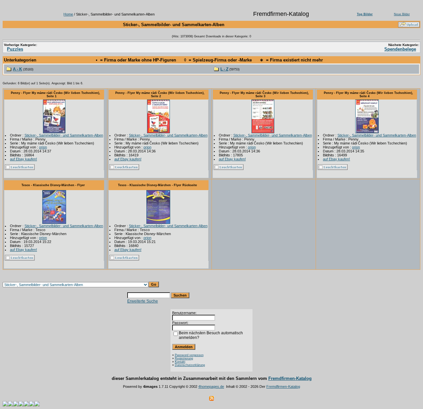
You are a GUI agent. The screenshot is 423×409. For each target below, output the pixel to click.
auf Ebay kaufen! (23, 159)
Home (68, 14)
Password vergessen (189, 355)
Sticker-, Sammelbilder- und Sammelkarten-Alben (63, 135)
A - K (17, 69)
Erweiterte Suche (142, 301)
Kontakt (180, 361)
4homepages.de (211, 387)
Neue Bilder (402, 14)
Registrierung (184, 358)
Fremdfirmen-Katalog (290, 378)
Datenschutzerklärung (190, 365)
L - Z (224, 69)
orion (43, 147)
